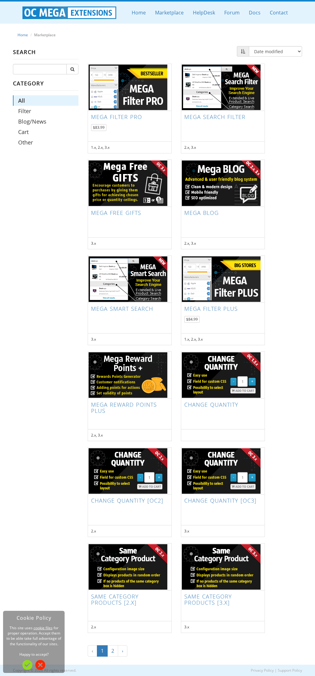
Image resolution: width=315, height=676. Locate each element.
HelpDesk (204, 12)
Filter (24, 111)
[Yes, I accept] (27, 664)
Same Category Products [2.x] (115, 599)
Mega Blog (201, 212)
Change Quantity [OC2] (127, 500)
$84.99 (192, 319)
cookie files (43, 628)
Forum (232, 12)
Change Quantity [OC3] (220, 500)
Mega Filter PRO (116, 117)
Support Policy (290, 670)
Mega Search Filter (214, 117)
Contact (279, 12)
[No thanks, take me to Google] (40, 664)
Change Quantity (211, 404)
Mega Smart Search (122, 308)
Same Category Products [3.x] (208, 599)
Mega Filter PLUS (211, 308)
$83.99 (99, 127)
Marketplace (169, 12)
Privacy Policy (262, 670)
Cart (23, 132)
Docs (255, 12)
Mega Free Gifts (116, 212)
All (21, 100)
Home (139, 12)
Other (25, 142)
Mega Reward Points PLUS (124, 407)
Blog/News (32, 121)
